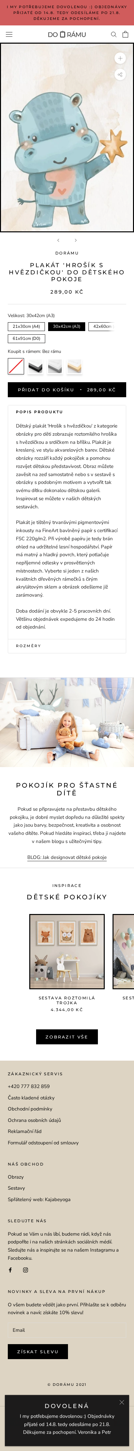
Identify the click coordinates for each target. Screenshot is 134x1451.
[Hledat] (114, 34)
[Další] (76, 240)
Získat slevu (38, 1351)
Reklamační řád (25, 1131)
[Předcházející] (58, 240)
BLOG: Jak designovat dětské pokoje (67, 857)
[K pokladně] (125, 34)
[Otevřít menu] (9, 34)
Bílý (55, 366)
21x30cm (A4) (26, 325)
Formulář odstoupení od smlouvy (43, 1142)
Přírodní (74, 366)
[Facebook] (10, 1270)
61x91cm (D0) (26, 337)
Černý (35, 366)
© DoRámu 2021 (67, 1384)
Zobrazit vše (67, 1036)
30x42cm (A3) (67, 325)
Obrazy (16, 1177)
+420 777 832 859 (29, 1086)
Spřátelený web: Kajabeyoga (39, 1199)
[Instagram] (25, 1270)
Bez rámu (16, 366)
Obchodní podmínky (30, 1109)
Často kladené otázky (31, 1098)
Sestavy (16, 1188)
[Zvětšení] (120, 58)
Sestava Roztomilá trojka (67, 1000)
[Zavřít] (121, 1402)
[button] (67, 412)
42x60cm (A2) (107, 325)
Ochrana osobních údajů (34, 1120)
